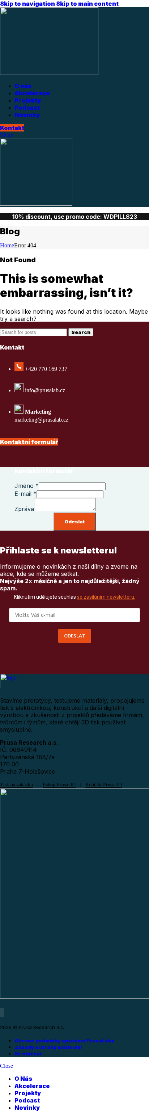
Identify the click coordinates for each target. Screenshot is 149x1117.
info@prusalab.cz (45, 390)
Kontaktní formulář (29, 441)
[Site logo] (49, 73)
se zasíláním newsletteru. (106, 597)
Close (6, 1066)
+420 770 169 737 (46, 369)
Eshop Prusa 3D (59, 784)
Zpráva (24, 509)
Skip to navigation (28, 3)
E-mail (25, 493)
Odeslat (74, 521)
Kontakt (12, 127)
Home (7, 245)
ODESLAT (74, 635)
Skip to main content (87, 3)
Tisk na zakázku (16, 784)
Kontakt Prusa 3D (103, 784)
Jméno (26, 485)
